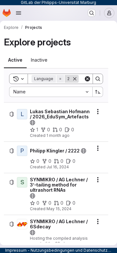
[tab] (15, 60)
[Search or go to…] (92, 13)
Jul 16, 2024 (57, 166)
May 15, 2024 (59, 208)
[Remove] (75, 79)
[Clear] (87, 79)
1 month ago (58, 135)
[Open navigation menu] (18, 13)
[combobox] (50, 92)
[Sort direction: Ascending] (98, 92)
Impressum (16, 250)
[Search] (98, 79)
